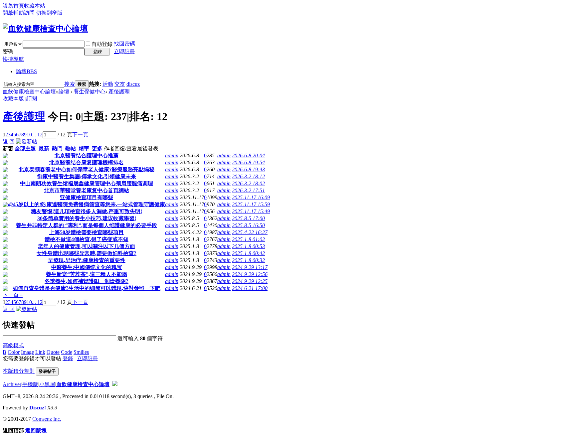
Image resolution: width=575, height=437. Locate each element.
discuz (133, 84)
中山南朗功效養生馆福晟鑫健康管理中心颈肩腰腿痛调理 (86, 183)
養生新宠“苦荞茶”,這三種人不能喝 (86, 274)
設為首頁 (13, 6)
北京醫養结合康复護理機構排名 (86, 162)
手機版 (30, 384)
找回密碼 (124, 44)
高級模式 (13, 345)
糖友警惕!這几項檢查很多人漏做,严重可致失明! (86, 211)
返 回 (9, 141)
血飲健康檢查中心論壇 (29, 91)
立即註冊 (124, 51)
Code (66, 352)
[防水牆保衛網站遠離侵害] (114, 384)
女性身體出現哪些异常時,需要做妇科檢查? (86, 253)
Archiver (12, 384)
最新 (44, 148)
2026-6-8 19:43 (248, 169)
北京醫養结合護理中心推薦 (86, 155)
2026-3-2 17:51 (248, 190)
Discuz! (37, 407)
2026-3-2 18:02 (248, 183)
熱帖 (70, 148)
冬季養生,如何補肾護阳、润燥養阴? (86, 281)
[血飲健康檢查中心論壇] (45, 28)
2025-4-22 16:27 (250, 232)
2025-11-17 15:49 (251, 211)
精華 (84, 148)
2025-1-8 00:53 (248, 246)
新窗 (8, 148)
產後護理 (119, 91)
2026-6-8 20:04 (248, 155)
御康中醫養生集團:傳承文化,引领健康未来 (86, 176)
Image (27, 352)
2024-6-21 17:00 (250, 288)
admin (171, 155)
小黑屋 (47, 384)
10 (29, 134)
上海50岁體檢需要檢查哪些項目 (86, 232)
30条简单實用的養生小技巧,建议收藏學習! (86, 218)
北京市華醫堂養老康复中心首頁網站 (86, 190)
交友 (119, 84)
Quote (53, 352)
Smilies (81, 352)
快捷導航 (13, 59)
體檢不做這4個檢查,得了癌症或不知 (86, 239)
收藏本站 (34, 6)
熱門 (57, 148)
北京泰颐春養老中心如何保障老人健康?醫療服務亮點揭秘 (86, 169)
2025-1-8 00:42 (248, 253)
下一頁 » (13, 295)
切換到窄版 (49, 13)
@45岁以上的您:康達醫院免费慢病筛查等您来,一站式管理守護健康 (86, 204)
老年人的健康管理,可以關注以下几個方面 (86, 246)
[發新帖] (26, 141)
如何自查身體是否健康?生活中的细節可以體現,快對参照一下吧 (86, 288)
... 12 (37, 134)
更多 (97, 148)
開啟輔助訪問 (19, 13)
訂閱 (31, 98)
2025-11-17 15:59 (251, 204)
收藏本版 (14, 98)
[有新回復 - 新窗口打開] (5, 156)
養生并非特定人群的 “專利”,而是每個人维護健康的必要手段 (86, 225)
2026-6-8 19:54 (248, 162)
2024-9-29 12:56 (250, 274)
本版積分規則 (19, 371)
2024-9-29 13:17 (250, 267)
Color (14, 352)
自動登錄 (101, 44)
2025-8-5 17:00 (248, 218)
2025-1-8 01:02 (248, 239)
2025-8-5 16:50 (248, 225)
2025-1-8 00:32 (248, 260)
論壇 (26, 71)
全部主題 (25, 148)
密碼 (8, 51)
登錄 (68, 358)
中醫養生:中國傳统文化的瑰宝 (86, 267)
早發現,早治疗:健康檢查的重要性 (86, 260)
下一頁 (80, 134)
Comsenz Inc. (46, 419)
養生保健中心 (89, 91)
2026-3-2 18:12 (248, 176)
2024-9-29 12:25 (250, 281)
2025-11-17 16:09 (251, 197)
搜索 (69, 84)
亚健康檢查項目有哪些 (86, 197)
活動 (107, 84)
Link (40, 352)
